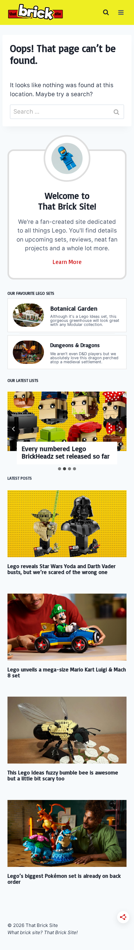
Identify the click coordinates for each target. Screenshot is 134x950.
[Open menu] (121, 12)
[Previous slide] (14, 428)
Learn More (67, 262)
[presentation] (67, 421)
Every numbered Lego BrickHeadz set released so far (66, 452)
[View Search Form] (106, 12)
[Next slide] (120, 428)
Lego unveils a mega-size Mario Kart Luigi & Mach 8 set (66, 672)
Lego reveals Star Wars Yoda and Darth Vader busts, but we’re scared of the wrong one (61, 568)
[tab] (59, 468)
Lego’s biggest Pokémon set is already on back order (64, 878)
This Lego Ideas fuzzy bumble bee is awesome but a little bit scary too (62, 775)
